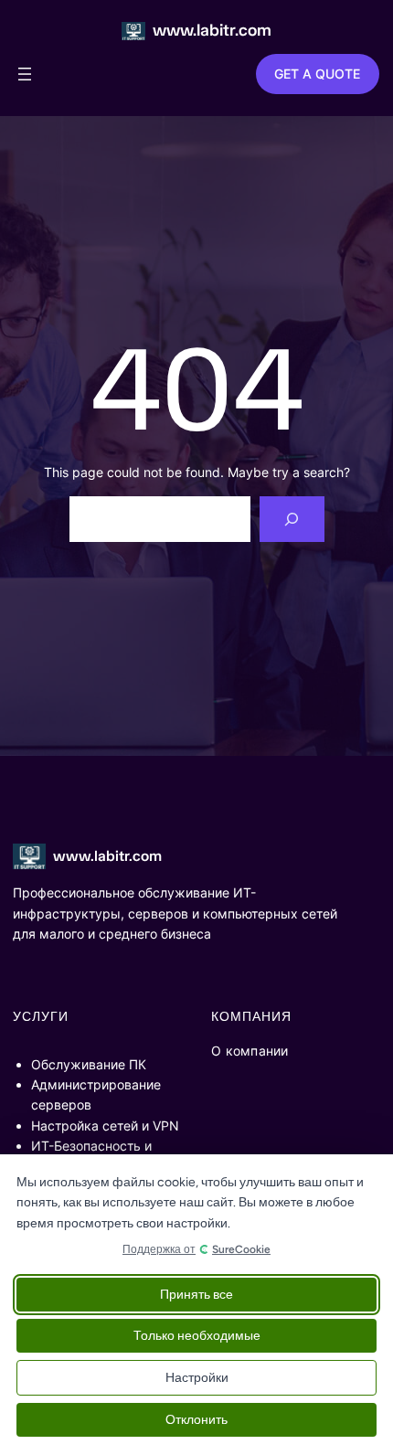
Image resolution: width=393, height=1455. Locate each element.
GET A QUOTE (317, 73)
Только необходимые (196, 1335)
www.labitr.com (212, 30)
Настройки (196, 1378)
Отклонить (196, 1420)
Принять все (196, 1294)
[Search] (292, 518)
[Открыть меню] (25, 74)
